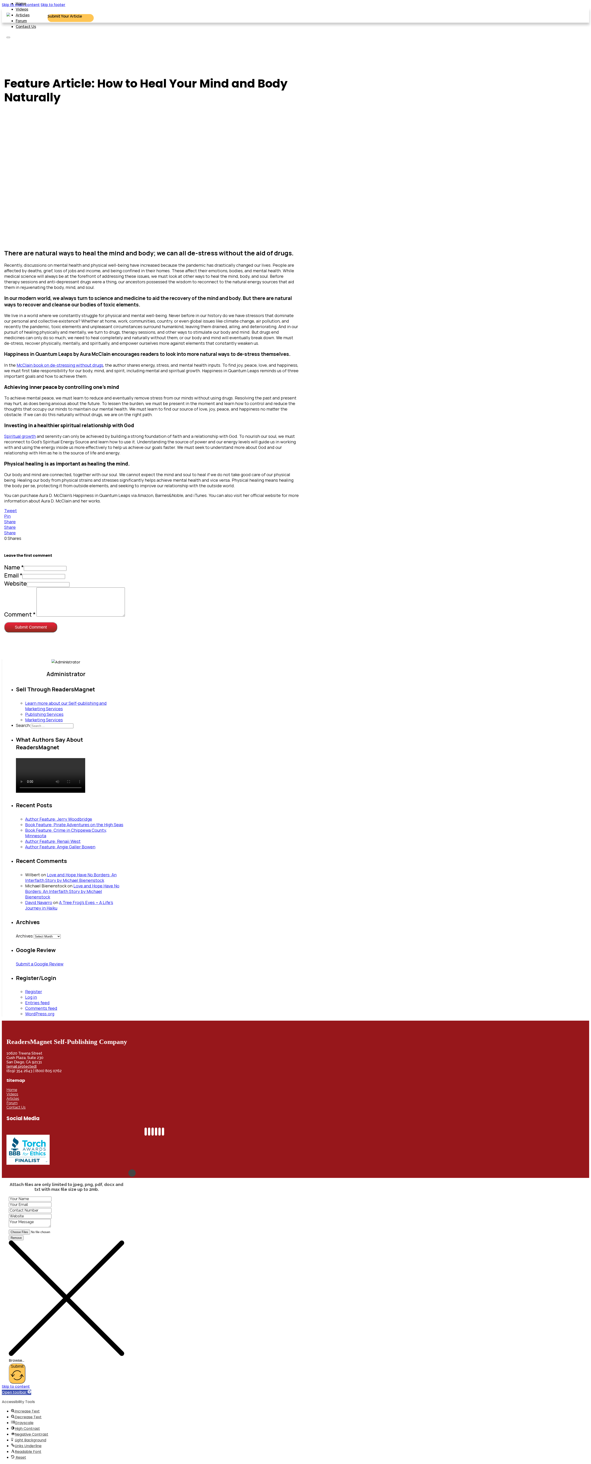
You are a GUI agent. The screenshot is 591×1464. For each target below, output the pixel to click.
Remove (16, 1238)
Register (33, 991)
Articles (23, 15)
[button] (16, 1392)
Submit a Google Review (39, 964)
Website (15, 583)
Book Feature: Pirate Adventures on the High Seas (74, 824)
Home (21, 3)
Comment (20, 614)
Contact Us (26, 26)
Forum (21, 21)
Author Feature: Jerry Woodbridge (58, 819)
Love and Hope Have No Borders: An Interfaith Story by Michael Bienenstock (71, 877)
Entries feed (37, 1002)
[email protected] (21, 1066)
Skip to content (16, 1386)
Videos (22, 9)
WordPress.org (39, 1013)
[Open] (8, 37)
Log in (31, 997)
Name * (14, 567)
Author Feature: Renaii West (53, 841)
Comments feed (41, 1008)
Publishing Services (44, 714)
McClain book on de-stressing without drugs (60, 365)
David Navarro (38, 902)
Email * (13, 575)
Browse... (16, 1360)
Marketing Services (44, 720)
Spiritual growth (20, 436)
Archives (24, 936)
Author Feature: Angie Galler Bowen (60, 847)
